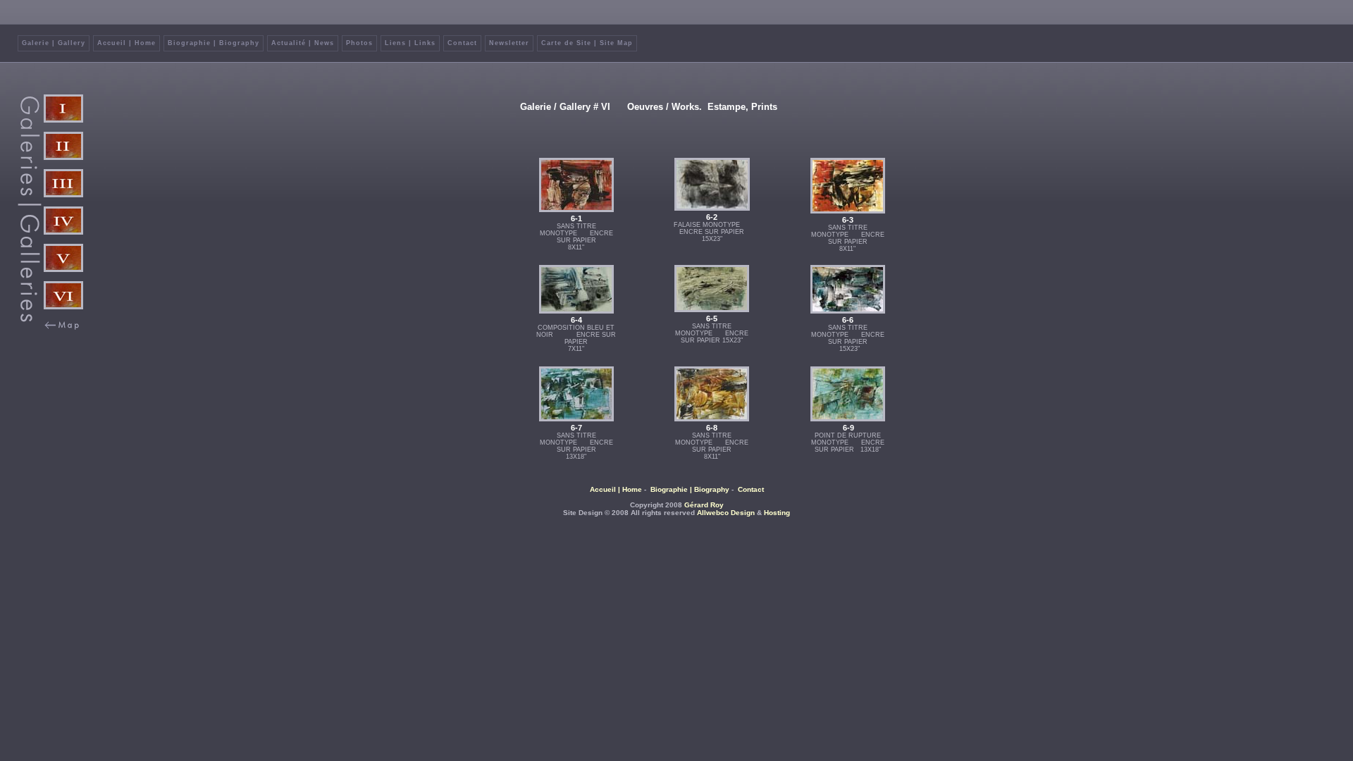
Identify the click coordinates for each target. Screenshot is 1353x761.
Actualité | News (302, 43)
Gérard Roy (704, 505)
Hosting (777, 512)
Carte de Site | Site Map (587, 43)
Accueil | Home (126, 43)
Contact (462, 43)
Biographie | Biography (213, 43)
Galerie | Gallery (53, 43)
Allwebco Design (726, 512)
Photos (359, 43)
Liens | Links (410, 43)
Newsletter (509, 43)
